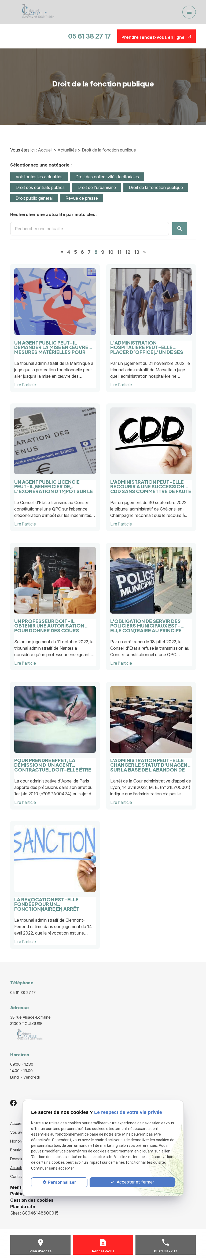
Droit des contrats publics (40, 187)
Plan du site (22, 1206)
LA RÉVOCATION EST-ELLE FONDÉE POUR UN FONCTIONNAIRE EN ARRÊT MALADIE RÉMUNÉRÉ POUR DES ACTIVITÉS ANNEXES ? (51, 902)
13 (136, 252)
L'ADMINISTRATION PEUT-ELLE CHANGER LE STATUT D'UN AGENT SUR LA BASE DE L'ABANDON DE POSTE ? (150, 763)
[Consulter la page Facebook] (13, 1102)
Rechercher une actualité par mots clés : (54, 214)
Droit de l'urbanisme (97, 187)
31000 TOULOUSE (31, 1020)
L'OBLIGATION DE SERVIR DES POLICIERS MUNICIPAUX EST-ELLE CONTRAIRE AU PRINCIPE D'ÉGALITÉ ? (146, 623)
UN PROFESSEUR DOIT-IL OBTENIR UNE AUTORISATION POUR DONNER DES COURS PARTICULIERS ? (49, 623)
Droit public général (34, 198)
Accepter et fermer (135, 1182)
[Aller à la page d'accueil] (36, 12)
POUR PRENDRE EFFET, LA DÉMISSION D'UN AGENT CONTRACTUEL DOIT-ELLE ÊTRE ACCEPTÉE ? (52, 763)
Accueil (45, 150)
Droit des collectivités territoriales (107, 176)
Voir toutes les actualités (39, 176)
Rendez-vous (103, 1251)
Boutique (18, 1150)
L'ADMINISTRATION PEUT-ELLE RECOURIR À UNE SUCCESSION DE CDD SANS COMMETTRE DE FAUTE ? (151, 484)
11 (119, 252)
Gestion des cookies (31, 1200)
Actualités (67, 150)
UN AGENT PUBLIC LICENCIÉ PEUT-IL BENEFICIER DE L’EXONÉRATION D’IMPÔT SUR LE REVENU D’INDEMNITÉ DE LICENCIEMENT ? (53, 484)
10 (110, 252)
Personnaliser (62, 1182)
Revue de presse (81, 198)
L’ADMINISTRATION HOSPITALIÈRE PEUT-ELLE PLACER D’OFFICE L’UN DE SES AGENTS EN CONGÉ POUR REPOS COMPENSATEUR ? (149, 345)
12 (127, 252)
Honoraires (20, 1141)
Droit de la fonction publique (109, 150)
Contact (17, 1176)
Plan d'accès (41, 1251)
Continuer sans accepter (52, 1168)
